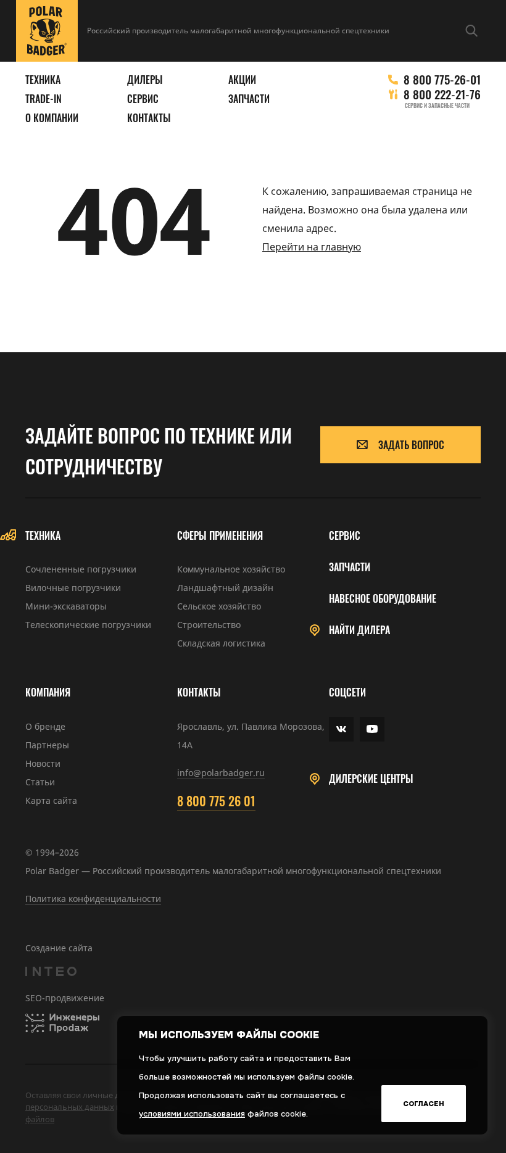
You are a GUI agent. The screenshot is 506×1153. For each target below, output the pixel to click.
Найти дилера (359, 630)
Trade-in (43, 99)
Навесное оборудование (382, 598)
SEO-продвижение (64, 998)
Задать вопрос (411, 444)
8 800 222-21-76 (442, 94)
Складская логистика (221, 643)
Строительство (209, 624)
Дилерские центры (371, 778)
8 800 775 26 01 (216, 800)
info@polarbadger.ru (221, 773)
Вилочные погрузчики (73, 587)
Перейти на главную (311, 247)
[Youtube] (372, 729)
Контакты (149, 118)
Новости (42, 763)
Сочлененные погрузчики (80, 569)
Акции (242, 79)
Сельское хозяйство (219, 606)
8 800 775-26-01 (442, 79)
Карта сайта (51, 800)
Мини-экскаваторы (66, 606)
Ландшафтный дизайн (225, 587)
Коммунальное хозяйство (231, 569)
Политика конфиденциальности (93, 898)
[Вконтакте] (341, 729)
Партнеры (47, 745)
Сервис (143, 99)
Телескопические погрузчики (88, 624)
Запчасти (249, 99)
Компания (47, 692)
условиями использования (192, 1114)
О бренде (45, 726)
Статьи (40, 782)
